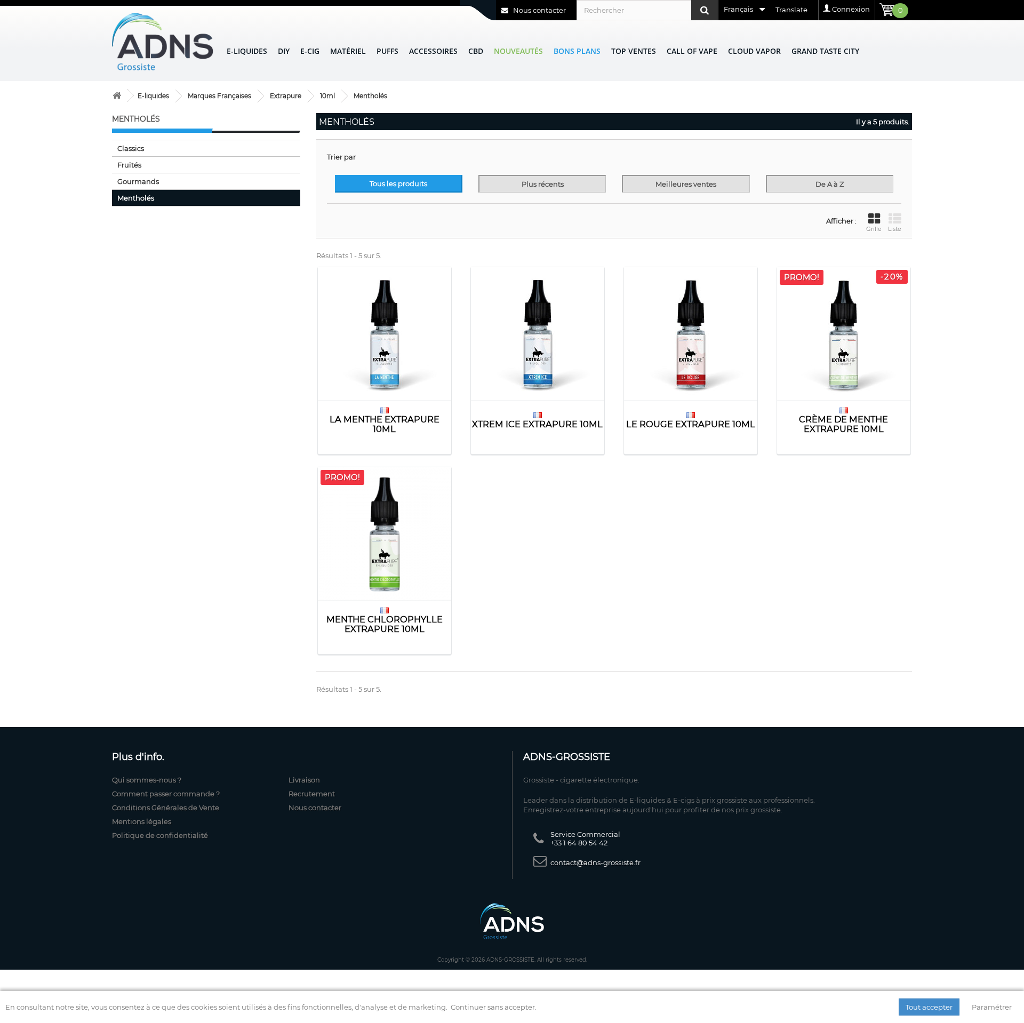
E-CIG (309, 51)
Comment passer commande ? (166, 793)
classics (130, 148)
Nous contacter (538, 10)
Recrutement (312, 793)
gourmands (138, 181)
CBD (475, 51)
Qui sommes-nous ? (146, 780)
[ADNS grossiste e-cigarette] (117, 95)
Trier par (341, 157)
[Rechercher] (704, 10)
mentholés (135, 198)
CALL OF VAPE (692, 51)
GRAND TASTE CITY (825, 51)
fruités (129, 165)
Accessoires (433, 51)
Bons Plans (577, 51)
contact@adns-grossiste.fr (595, 862)
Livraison (304, 780)
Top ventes (633, 51)
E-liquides (247, 51)
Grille (874, 229)
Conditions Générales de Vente (165, 807)
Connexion (851, 9)
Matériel (348, 51)
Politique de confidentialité (160, 835)
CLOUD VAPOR (754, 51)
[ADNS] (162, 41)
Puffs (387, 51)
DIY (284, 51)
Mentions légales (141, 821)
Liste (894, 229)
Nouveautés (518, 51)
